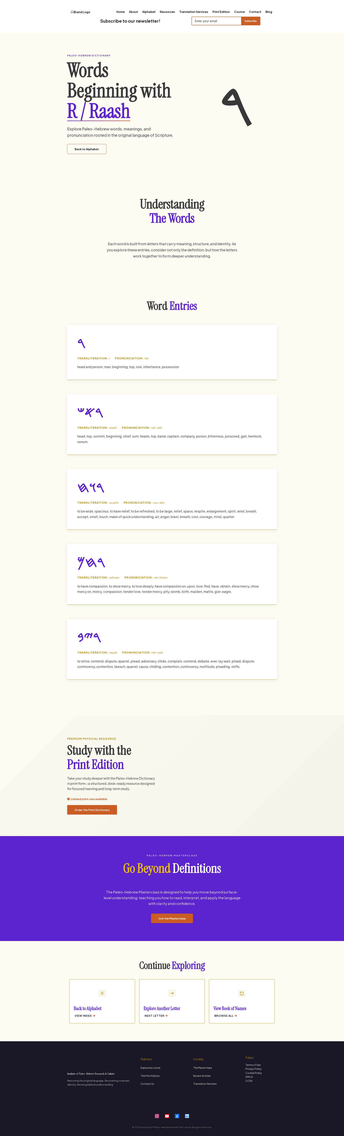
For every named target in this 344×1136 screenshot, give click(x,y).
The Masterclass (202, 1067)
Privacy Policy (253, 1068)
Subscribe (251, 21)
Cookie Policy (253, 1072)
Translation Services (205, 1083)
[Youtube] (167, 1116)
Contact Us (147, 1083)
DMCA (249, 1076)
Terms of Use (253, 1064)
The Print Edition (150, 1075)
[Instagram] (157, 1116)
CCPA (248, 1080)
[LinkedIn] (187, 1116)
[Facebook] (177, 1116)
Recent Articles (202, 1075)
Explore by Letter (151, 1067)
